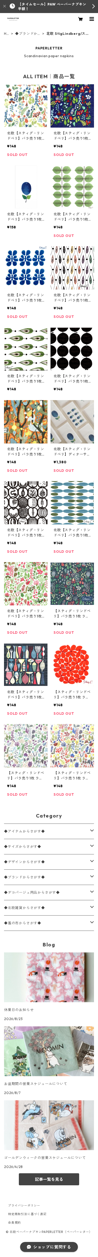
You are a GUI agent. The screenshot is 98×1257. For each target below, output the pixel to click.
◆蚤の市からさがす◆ (22, 923)
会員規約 (14, 1222)
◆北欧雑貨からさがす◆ (24, 908)
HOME (7, 33)
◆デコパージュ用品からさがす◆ (32, 892)
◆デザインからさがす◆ (24, 862)
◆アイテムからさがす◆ (24, 831)
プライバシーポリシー (24, 1205)
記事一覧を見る (49, 1179)
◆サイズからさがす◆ (22, 846)
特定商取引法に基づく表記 (27, 1214)
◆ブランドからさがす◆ (26, 33)
